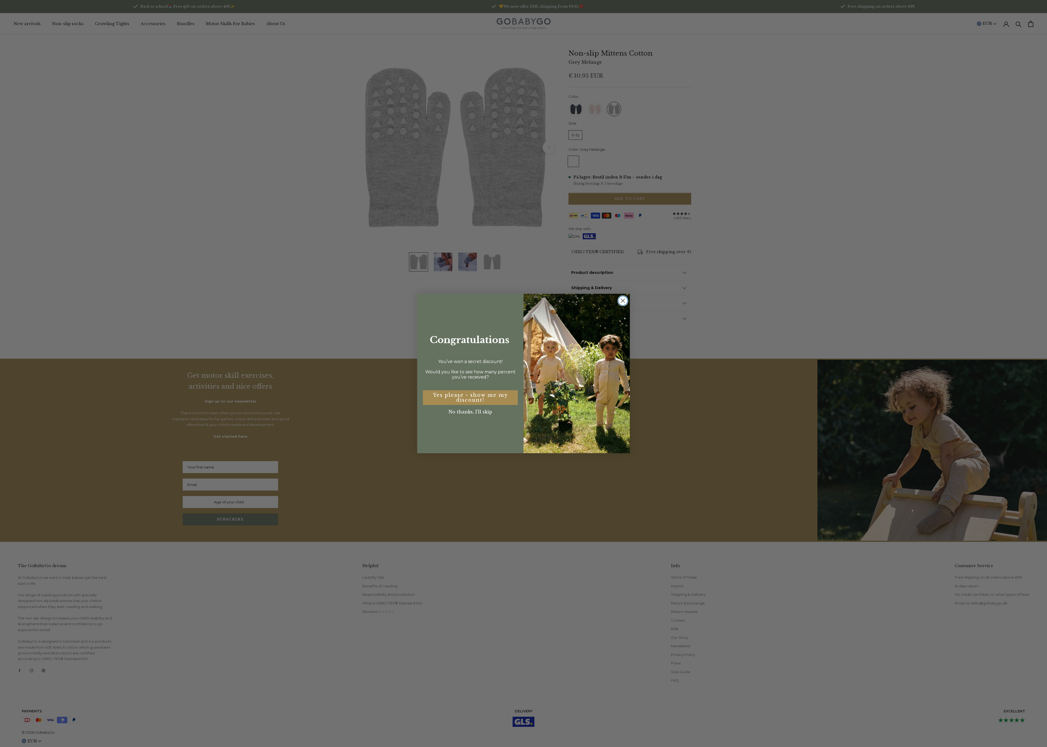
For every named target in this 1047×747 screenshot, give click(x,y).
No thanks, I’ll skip (470, 412)
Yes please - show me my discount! (470, 397)
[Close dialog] (623, 301)
